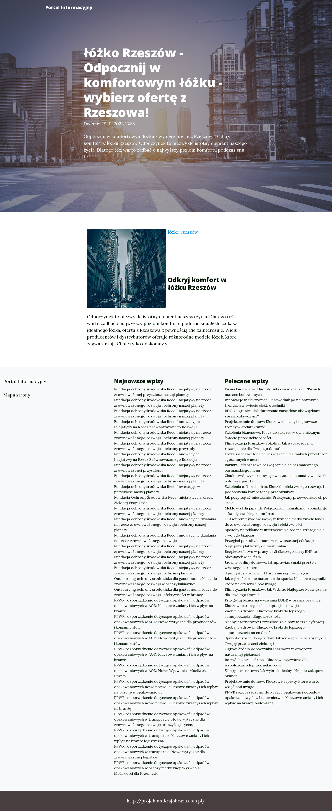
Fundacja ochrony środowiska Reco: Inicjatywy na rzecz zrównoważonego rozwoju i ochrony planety (162, 570)
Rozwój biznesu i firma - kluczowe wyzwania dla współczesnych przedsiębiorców (266, 662)
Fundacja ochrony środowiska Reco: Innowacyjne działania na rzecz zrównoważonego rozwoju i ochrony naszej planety (165, 524)
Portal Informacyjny (68, 7)
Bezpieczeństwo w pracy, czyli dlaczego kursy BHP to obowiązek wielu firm (271, 554)
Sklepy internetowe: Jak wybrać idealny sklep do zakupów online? (274, 673)
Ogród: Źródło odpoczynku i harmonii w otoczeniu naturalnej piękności (268, 652)
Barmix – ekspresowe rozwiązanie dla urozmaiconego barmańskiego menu (271, 467)
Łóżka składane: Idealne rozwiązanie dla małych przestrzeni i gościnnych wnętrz (276, 457)
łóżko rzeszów (183, 232)
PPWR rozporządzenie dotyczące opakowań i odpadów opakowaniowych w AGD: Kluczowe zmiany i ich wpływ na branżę (163, 605)
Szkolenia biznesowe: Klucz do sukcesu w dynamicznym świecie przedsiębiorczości (272, 435)
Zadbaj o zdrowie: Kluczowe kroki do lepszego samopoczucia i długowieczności (265, 614)
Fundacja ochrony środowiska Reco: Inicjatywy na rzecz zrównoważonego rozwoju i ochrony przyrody (162, 446)
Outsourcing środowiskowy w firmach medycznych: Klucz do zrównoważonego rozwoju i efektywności (274, 522)
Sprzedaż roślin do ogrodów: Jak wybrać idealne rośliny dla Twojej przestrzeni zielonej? (275, 641)
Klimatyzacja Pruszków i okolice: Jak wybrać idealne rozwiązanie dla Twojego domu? (269, 446)
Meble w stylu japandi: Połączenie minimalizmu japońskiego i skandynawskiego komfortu (276, 511)
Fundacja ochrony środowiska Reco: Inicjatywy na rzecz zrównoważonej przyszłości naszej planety (162, 392)
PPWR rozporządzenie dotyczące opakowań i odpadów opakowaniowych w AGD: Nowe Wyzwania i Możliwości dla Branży (164, 670)
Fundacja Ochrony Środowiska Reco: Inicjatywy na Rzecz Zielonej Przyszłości (163, 500)
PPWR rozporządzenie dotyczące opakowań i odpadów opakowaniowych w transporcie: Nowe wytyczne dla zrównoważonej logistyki (162, 751)
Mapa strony (16, 395)
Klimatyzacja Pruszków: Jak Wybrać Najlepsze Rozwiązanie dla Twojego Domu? (276, 592)
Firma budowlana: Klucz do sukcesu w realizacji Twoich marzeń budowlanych (272, 392)
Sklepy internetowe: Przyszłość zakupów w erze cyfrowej (274, 622)
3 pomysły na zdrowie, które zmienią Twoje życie (267, 573)
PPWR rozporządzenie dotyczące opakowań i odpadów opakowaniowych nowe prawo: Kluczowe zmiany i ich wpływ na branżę (166, 703)
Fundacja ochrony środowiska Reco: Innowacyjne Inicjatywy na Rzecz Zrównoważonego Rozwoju (157, 424)
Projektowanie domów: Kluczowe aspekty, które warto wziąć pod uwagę (272, 684)
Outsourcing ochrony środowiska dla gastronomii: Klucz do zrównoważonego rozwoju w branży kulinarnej (165, 581)
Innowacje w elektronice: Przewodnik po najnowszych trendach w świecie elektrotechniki (272, 403)
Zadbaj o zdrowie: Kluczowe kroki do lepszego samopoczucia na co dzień (265, 630)
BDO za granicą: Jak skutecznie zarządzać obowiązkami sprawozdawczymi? (272, 413)
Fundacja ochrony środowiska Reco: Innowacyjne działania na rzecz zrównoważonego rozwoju (165, 538)
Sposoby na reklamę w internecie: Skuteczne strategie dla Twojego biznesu (275, 532)
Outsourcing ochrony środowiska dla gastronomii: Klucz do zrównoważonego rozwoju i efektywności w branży (165, 592)
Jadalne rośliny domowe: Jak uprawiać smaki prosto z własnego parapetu (271, 565)
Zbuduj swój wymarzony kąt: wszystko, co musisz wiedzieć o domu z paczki (275, 478)
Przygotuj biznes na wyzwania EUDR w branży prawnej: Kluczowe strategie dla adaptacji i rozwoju (273, 603)
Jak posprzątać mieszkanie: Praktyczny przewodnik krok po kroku (276, 500)
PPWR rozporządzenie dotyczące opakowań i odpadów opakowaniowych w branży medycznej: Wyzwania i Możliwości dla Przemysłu (162, 768)
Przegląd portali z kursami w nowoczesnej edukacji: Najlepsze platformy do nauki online (269, 543)
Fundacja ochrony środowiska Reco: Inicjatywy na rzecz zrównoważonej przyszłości (162, 467)
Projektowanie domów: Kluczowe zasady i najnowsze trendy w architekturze (271, 424)
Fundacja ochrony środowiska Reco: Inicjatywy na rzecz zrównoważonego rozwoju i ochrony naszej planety (162, 403)
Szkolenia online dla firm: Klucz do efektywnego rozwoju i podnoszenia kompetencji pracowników (274, 489)
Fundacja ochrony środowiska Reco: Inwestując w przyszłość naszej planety (157, 489)
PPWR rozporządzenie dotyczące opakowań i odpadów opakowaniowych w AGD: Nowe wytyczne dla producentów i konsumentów (165, 621)
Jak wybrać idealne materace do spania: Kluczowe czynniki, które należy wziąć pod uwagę (276, 581)
